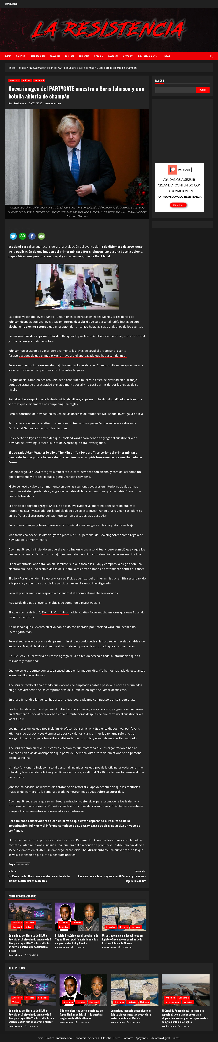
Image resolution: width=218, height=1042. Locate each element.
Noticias (14, 80)
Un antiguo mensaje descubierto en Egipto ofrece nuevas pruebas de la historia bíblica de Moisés (122, 939)
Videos (29, 927)
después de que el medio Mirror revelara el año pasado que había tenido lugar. (73, 355)
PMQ (98, 564)
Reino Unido (23, 864)
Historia (123, 927)
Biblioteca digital (148, 56)
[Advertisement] (182, 133)
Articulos (17, 922)
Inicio (8, 56)
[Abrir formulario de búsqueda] (211, 56)
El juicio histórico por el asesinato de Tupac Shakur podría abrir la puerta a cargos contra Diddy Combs (76, 939)
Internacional (37, 56)
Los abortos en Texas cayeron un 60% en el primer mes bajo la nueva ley (112, 876)
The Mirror (89, 850)
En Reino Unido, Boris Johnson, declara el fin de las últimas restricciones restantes (39, 876)
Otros (97, 56)
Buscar (159, 81)
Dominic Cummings (55, 612)
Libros (166, 56)
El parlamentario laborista (26, 564)
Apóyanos (128, 56)
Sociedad (69, 56)
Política (20, 56)
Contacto (113, 56)
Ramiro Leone (17, 103)
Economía (55, 56)
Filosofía (84, 56)
